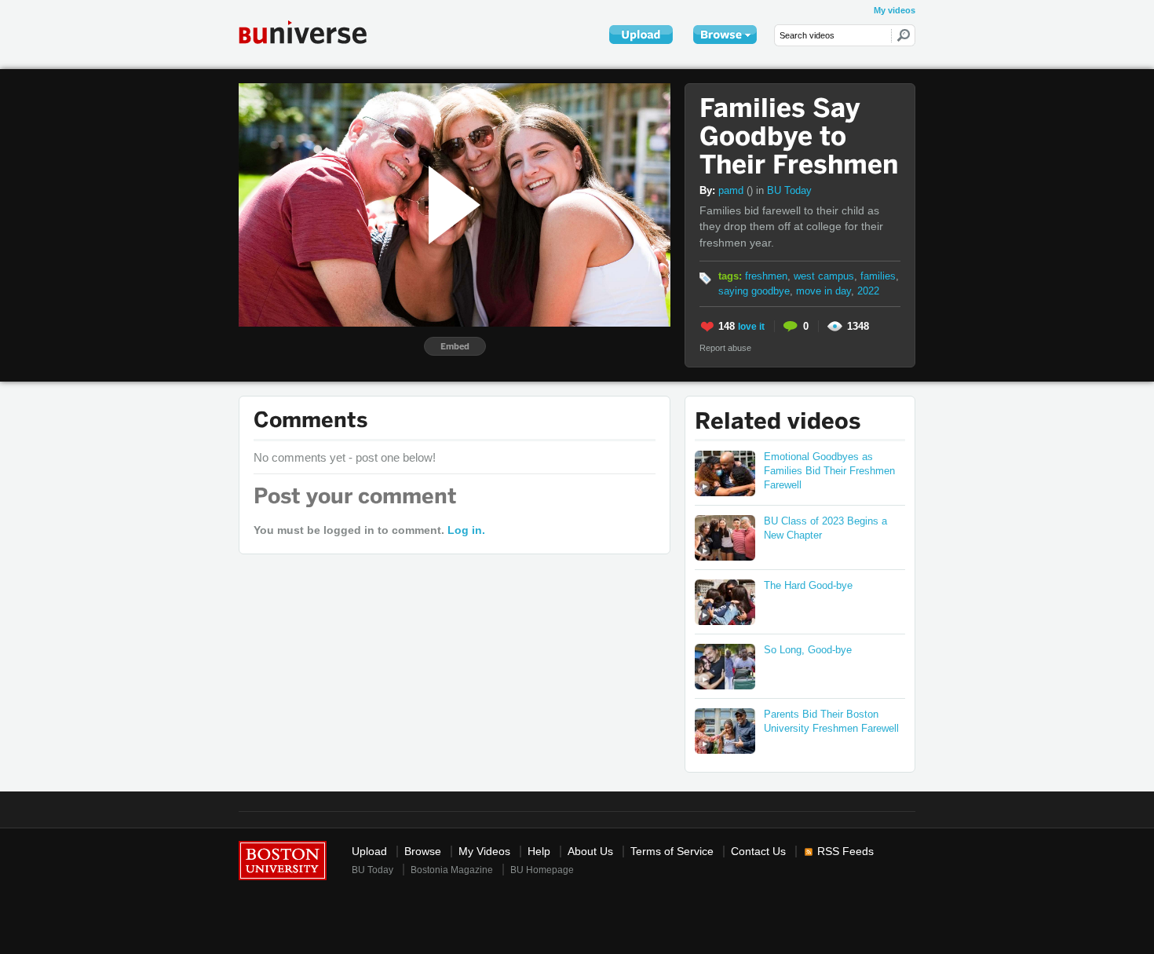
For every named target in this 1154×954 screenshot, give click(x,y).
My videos (894, 10)
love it (751, 326)
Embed (454, 346)
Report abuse (725, 348)
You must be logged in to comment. (369, 530)
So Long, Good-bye (808, 650)
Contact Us (758, 851)
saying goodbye (754, 291)
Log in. (466, 530)
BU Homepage (542, 869)
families (878, 276)
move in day (823, 291)
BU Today (789, 190)
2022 (868, 291)
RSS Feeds (845, 851)
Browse (422, 851)
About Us (590, 851)
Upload (369, 851)
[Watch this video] (725, 473)
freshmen (766, 276)
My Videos (484, 851)
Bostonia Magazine (452, 869)
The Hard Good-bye (808, 585)
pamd (735, 190)
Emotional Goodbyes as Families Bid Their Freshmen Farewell (829, 471)
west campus (824, 276)
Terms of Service (672, 851)
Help (539, 851)
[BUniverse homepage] (313, 32)
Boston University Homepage (283, 859)
